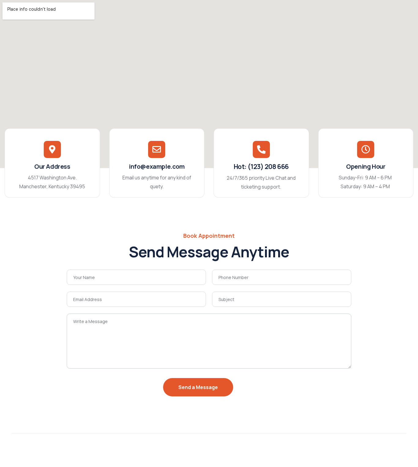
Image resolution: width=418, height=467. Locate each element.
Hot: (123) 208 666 (261, 166)
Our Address (52, 166)
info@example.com (157, 166)
